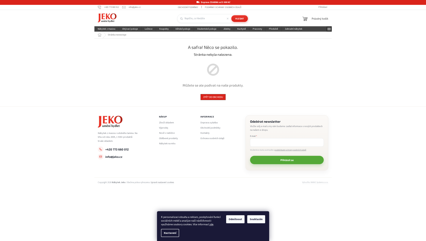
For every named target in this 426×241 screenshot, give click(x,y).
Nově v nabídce (167, 133)
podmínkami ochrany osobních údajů (290, 150)
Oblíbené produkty (168, 138)
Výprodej (163, 128)
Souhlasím (256, 219)
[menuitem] (106, 29)
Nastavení (170, 233)
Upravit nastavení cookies (162, 182)
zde (211, 224)
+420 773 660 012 (117, 149)
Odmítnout (235, 219)
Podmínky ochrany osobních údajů (223, 7)
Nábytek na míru (167, 143)
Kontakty (205, 133)
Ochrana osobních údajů (212, 138)
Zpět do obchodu (213, 97)
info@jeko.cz (113, 156)
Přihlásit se (287, 160)
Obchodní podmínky (188, 7)
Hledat (239, 18)
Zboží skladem (166, 122)
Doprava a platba (209, 122)
